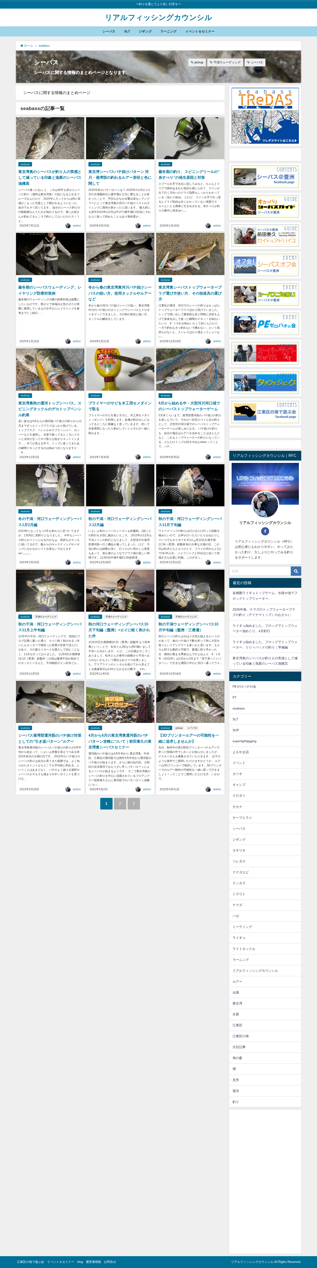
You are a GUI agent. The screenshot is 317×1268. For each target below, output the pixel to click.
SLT (127, 31)
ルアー (237, 981)
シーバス (108, 31)
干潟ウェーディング (227, 62)
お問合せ (110, 1261)
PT (235, 697)
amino (77, 225)
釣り (236, 1101)
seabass (25, 164)
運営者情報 (93, 1261)
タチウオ (239, 850)
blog (80, 1261)
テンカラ (239, 883)
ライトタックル (244, 948)
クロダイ (239, 795)
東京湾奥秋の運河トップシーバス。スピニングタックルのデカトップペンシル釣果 (49, 409)
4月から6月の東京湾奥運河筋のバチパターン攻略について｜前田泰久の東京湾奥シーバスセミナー (120, 741)
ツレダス (239, 861)
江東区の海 (241, 1036)
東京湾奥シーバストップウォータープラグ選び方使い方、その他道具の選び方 (190, 293)
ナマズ (237, 905)
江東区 (237, 1025)
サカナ (237, 806)
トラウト (239, 894)
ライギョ (239, 937)
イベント (239, 762)
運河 (236, 1090)
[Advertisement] (265, 1181)
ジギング (145, 31)
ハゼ (236, 915)
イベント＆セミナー (200, 31)
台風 (236, 992)
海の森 (237, 1058)
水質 (236, 1014)
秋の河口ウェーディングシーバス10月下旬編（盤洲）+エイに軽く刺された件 (119, 630)
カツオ (237, 773)
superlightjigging (244, 741)
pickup (198, 62)
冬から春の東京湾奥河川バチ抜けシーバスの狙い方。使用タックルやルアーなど (120, 293)
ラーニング (168, 31)
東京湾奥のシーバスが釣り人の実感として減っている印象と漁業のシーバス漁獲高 (49, 177)
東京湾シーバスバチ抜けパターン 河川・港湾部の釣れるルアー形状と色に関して (120, 177)
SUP (236, 730)
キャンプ (239, 784)
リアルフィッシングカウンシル (255, 970)
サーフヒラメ (242, 817)
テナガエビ (241, 872)
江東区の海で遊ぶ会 (30, 1261)
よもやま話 (241, 752)
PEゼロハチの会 (244, 686)
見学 (236, 1080)
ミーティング (242, 926)
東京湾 (237, 1003)
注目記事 (239, 1047)
